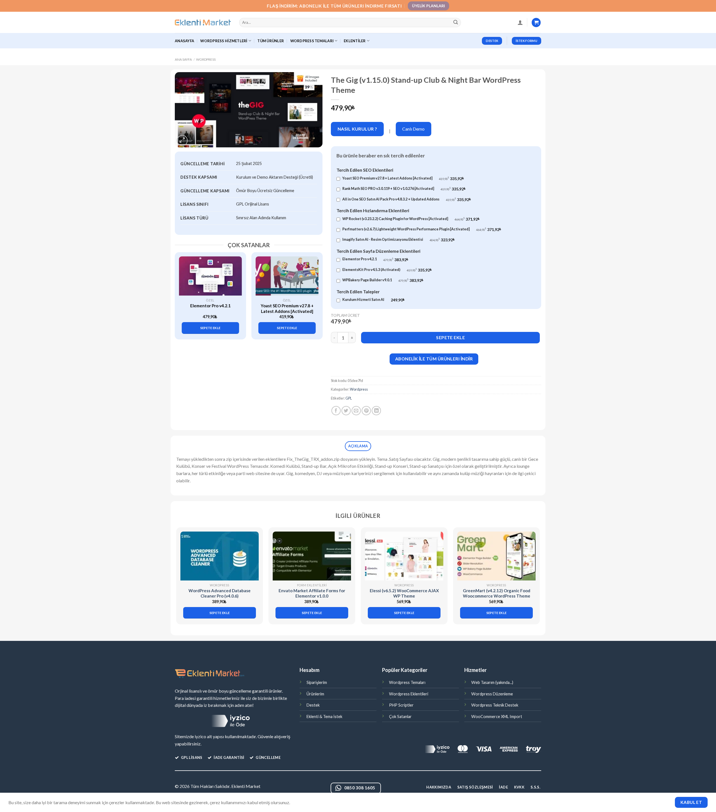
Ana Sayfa (183, 59)
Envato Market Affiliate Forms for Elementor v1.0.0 (312, 593)
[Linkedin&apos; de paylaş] (376, 410)
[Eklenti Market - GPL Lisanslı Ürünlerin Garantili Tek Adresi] (203, 23)
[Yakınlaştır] (182, 140)
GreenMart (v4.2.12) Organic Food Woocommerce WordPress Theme (496, 593)
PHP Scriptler (401, 705)
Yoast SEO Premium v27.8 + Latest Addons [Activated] (287, 308)
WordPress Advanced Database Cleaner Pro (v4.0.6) (220, 593)
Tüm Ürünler (270, 41)
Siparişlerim (317, 682)
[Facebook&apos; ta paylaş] (336, 410)
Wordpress (206, 59)
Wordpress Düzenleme (492, 693)
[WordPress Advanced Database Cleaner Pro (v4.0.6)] (219, 556)
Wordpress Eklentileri (408, 693)
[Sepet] (536, 22)
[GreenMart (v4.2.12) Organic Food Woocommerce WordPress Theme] (496, 556)
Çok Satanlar (400, 716)
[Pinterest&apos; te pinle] (366, 410)
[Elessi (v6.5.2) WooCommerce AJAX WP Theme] (404, 556)
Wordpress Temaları (407, 682)
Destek (313, 705)
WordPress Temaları (312, 41)
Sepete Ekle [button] (210, 328)
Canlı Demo (413, 128)
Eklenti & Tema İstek (324, 716)
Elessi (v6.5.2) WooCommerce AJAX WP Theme (404, 593)
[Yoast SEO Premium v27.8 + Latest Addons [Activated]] (287, 276)
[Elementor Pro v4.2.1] (210, 276)
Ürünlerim (315, 693)
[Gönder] (456, 22)
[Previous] (182, 291)
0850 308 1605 (359, 787)
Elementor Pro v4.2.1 (210, 305)
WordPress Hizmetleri (223, 41)
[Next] (315, 291)
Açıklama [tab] (358, 446)
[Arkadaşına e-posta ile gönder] (356, 410)
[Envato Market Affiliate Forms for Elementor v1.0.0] (312, 556)
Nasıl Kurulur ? (357, 128)
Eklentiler (355, 41)
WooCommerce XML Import (496, 716)
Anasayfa (184, 41)
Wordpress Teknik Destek (494, 705)
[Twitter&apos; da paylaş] (346, 410)
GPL (348, 398)
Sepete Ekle (450, 337)
